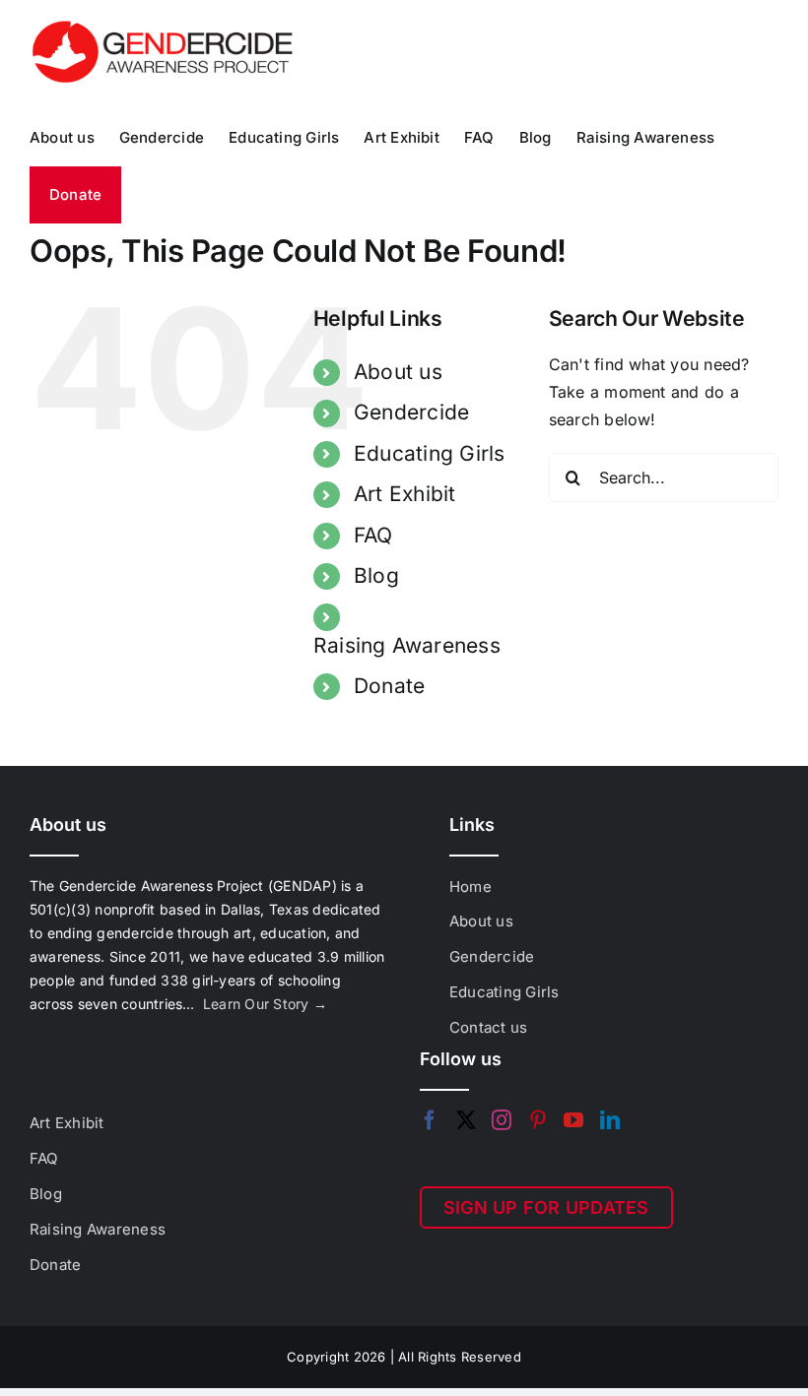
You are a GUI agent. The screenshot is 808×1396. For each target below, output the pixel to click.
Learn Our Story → (265, 1003)
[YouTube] (573, 1120)
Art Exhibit (405, 493)
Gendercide (411, 412)
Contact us (488, 1027)
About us (398, 371)
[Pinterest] (538, 1120)
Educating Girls (429, 453)
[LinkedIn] (610, 1120)
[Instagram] (501, 1120)
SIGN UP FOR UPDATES (546, 1207)
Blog (376, 575)
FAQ (373, 535)
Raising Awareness (407, 645)
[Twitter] (466, 1120)
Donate (389, 685)
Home (470, 886)
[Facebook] (429, 1120)
